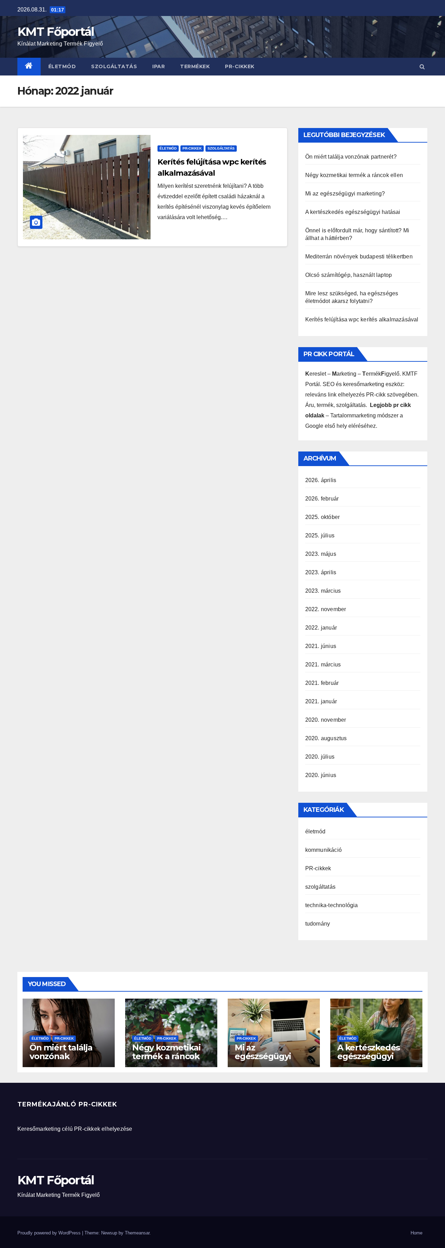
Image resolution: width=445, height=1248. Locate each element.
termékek (195, 66)
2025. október (322, 517)
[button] (422, 67)
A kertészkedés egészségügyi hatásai (352, 212)
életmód (62, 66)
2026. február (322, 499)
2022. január (321, 628)
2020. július (319, 757)
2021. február (322, 683)
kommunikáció (323, 850)
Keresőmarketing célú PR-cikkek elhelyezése (74, 1129)
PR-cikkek (239, 66)
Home (416, 1232)
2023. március (323, 591)
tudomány (317, 924)
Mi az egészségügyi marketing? (345, 194)
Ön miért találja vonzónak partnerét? (351, 157)
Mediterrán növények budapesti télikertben (359, 256)
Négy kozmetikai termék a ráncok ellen (354, 175)
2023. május (320, 554)
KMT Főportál (55, 31)
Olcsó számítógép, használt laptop (348, 275)
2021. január (321, 701)
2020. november (325, 720)
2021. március (323, 664)
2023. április (321, 572)
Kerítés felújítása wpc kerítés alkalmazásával (362, 319)
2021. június (320, 646)
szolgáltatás (114, 66)
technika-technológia (331, 905)
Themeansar (137, 1232)
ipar (158, 66)
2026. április (321, 480)
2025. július (319, 535)
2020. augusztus (326, 738)
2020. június (320, 775)
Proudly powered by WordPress (49, 1232)
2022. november (325, 609)
